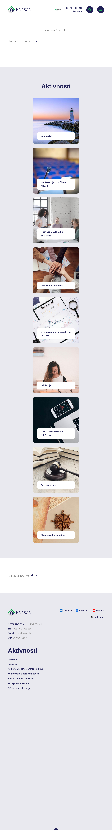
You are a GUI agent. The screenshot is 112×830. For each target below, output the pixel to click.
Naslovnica (49, 30)
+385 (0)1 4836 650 (73, 8)
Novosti (61, 30)
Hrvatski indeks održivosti (21, 678)
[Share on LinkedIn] (37, 41)
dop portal (13, 659)
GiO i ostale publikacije (19, 688)
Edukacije (12, 664)
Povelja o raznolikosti (18, 683)
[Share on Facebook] (33, 41)
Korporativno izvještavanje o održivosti (27, 669)
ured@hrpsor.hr (75, 11)
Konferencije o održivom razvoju (23, 673)
